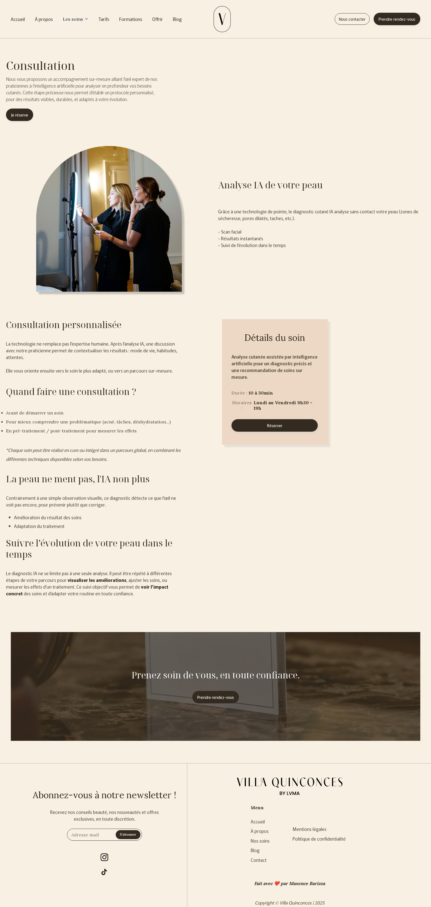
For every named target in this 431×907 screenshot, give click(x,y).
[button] (75, 19)
